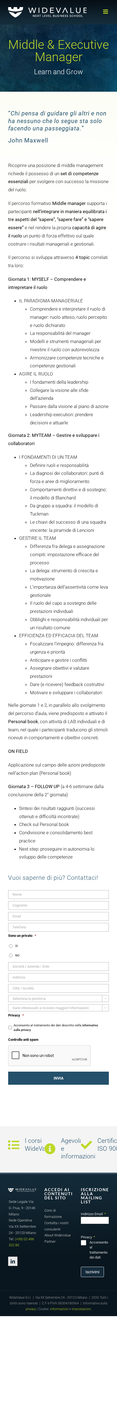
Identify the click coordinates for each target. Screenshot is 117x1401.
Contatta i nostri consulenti (56, 1226)
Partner (50, 1241)
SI (16, 946)
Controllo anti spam (23, 1040)
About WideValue (57, 1235)
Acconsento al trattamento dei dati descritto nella (56, 1027)
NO (17, 955)
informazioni (59, 1309)
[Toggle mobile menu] (106, 11)
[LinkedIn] (12, 1261)
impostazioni (81, 1309)
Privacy (16, 1015)
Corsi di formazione (53, 1213)
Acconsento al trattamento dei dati (99, 1250)
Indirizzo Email (93, 1214)
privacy (31, 1309)
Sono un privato (22, 936)
